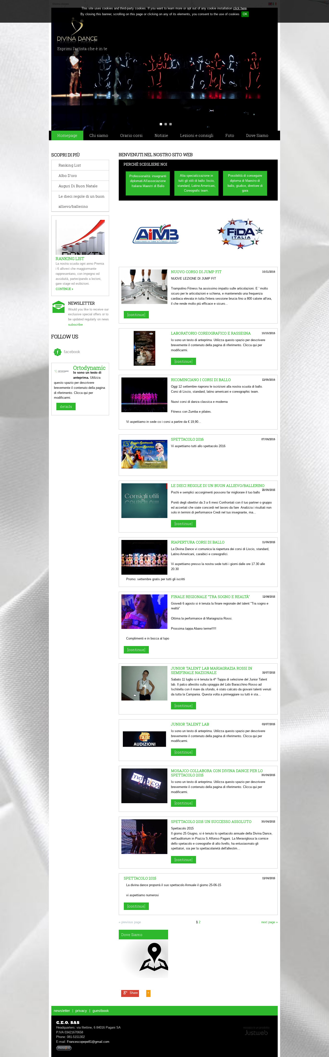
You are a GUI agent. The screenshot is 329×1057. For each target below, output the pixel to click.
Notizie (161, 135)
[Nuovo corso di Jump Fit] (144, 303)
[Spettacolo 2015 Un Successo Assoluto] (144, 853)
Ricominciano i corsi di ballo (201, 379)
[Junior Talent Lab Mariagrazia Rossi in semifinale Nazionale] (144, 699)
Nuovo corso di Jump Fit (196, 271)
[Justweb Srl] (256, 1030)
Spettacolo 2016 (187, 439)
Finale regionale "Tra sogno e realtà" (210, 596)
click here (240, 8)
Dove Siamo (257, 135)
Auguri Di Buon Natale (78, 185)
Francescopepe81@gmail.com (88, 1042)
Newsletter (62, 1011)
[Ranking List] (87, 253)
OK (245, 14)
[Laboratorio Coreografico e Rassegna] (144, 364)
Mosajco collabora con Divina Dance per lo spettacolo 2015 (217, 772)
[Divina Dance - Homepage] (107, 30)
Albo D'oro (68, 175)
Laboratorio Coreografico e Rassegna (211, 333)
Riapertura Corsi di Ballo (197, 542)
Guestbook (100, 1011)
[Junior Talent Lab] (144, 755)
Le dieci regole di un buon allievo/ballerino (217, 485)
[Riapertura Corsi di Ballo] (144, 573)
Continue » (64, 289)
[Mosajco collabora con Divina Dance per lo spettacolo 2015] (144, 802)
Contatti (65, 145)
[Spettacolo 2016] (144, 470)
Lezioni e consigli (196, 135)
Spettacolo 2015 (140, 878)
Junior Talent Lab (190, 724)
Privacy (81, 1011)
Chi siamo (98, 135)
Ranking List (70, 165)
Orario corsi (131, 135)
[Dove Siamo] (143, 954)
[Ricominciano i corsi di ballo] (144, 411)
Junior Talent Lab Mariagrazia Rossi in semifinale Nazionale (211, 670)
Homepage (67, 135)
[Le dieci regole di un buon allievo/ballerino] (144, 517)
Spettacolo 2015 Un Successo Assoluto (211, 821)
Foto (229, 135)
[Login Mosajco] (64, 1049)
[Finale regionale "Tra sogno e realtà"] (144, 628)
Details (66, 406)
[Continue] (136, 314)
